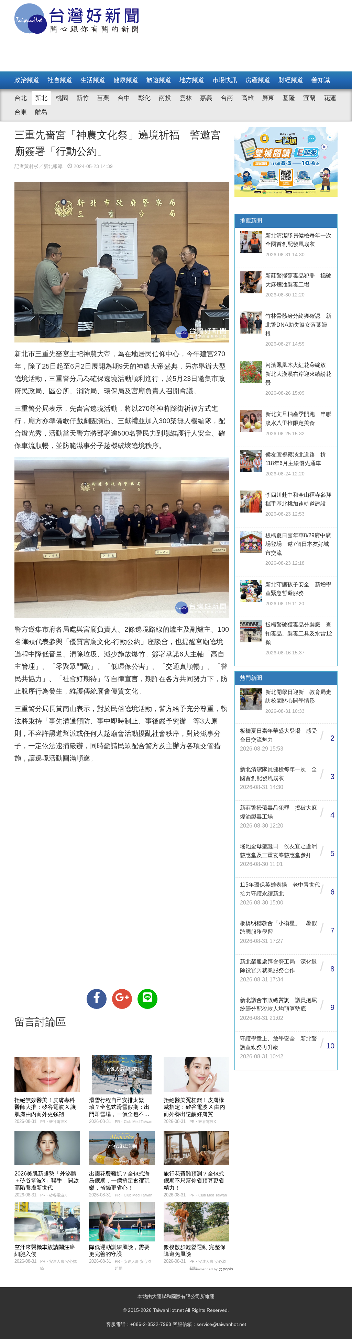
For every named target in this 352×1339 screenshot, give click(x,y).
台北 (20, 97)
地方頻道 (191, 80)
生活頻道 (92, 80)
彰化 (144, 97)
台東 (20, 112)
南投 (165, 97)
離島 (41, 112)
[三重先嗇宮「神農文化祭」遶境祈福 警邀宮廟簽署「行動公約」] (96, 999)
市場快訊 (224, 80)
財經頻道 (290, 80)
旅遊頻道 (158, 80)
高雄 (247, 97)
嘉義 (206, 97)
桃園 (62, 97)
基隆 (289, 97)
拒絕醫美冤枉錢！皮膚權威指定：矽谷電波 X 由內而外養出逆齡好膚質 (194, 1107)
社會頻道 (59, 80)
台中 (124, 97)
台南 (227, 97)
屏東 (268, 97)
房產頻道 (257, 80)
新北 (41, 97)
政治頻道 (26, 80)
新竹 (82, 97)
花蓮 (330, 97)
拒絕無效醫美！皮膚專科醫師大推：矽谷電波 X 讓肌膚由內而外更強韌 (45, 1107)
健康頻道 (125, 80)
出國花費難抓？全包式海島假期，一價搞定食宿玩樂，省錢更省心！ (119, 1181)
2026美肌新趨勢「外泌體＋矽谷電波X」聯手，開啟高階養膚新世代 (46, 1181)
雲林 (185, 97)
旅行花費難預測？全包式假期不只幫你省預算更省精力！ (194, 1181)
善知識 (320, 80)
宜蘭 (309, 97)
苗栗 (103, 97)
